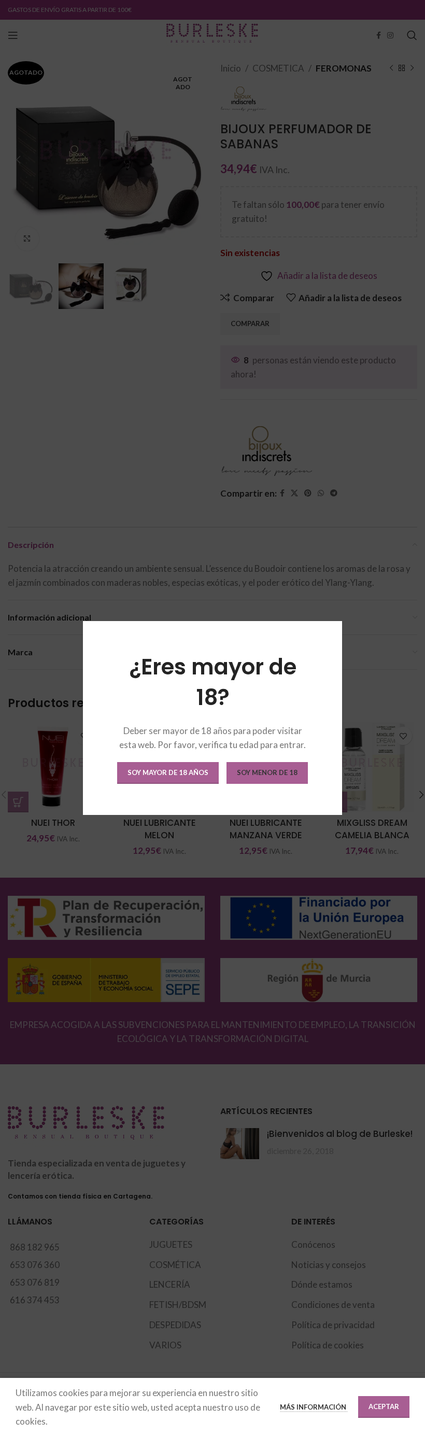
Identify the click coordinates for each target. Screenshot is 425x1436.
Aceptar (384, 1406)
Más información (314, 1407)
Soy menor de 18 (267, 772)
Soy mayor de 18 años (168, 772)
